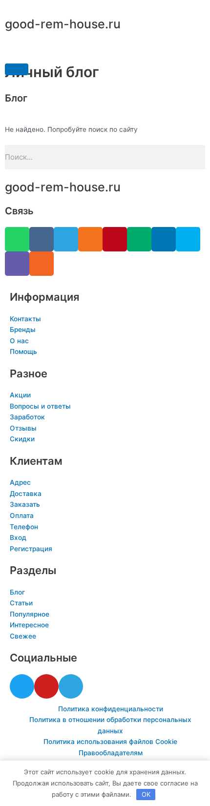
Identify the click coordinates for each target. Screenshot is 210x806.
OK (146, 794)
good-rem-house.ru (63, 24)
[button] (16, 69)
